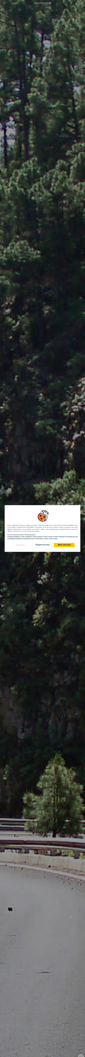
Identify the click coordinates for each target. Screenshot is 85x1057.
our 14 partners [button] (26, 525)
